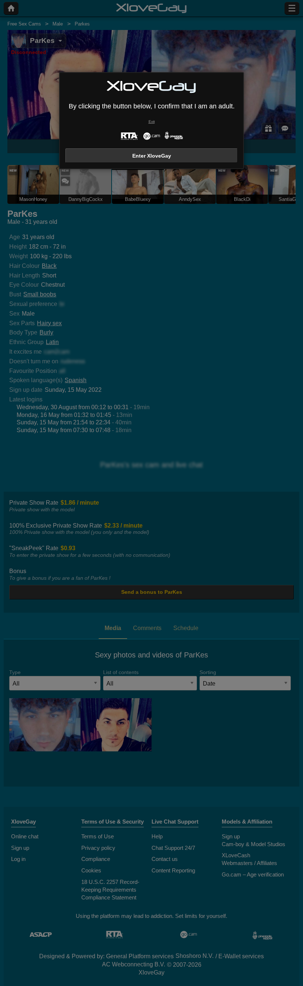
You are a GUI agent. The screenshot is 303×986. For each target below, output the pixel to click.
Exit (152, 122)
